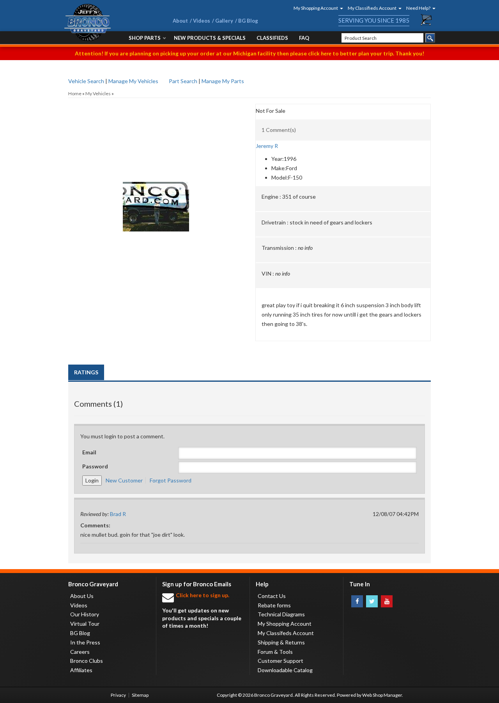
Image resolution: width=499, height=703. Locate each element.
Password (95, 466)
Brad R (118, 514)
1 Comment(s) (279, 129)
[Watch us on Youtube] (387, 601)
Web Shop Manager (382, 695)
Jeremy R (267, 145)
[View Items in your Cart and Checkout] (426, 20)
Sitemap (140, 695)
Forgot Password (170, 480)
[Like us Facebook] (357, 601)
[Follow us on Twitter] (372, 601)
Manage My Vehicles (133, 81)
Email (89, 452)
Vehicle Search (86, 81)
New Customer (124, 480)
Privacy (118, 695)
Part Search (183, 81)
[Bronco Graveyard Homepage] (109, 22)
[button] (315, 8)
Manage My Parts (223, 81)
